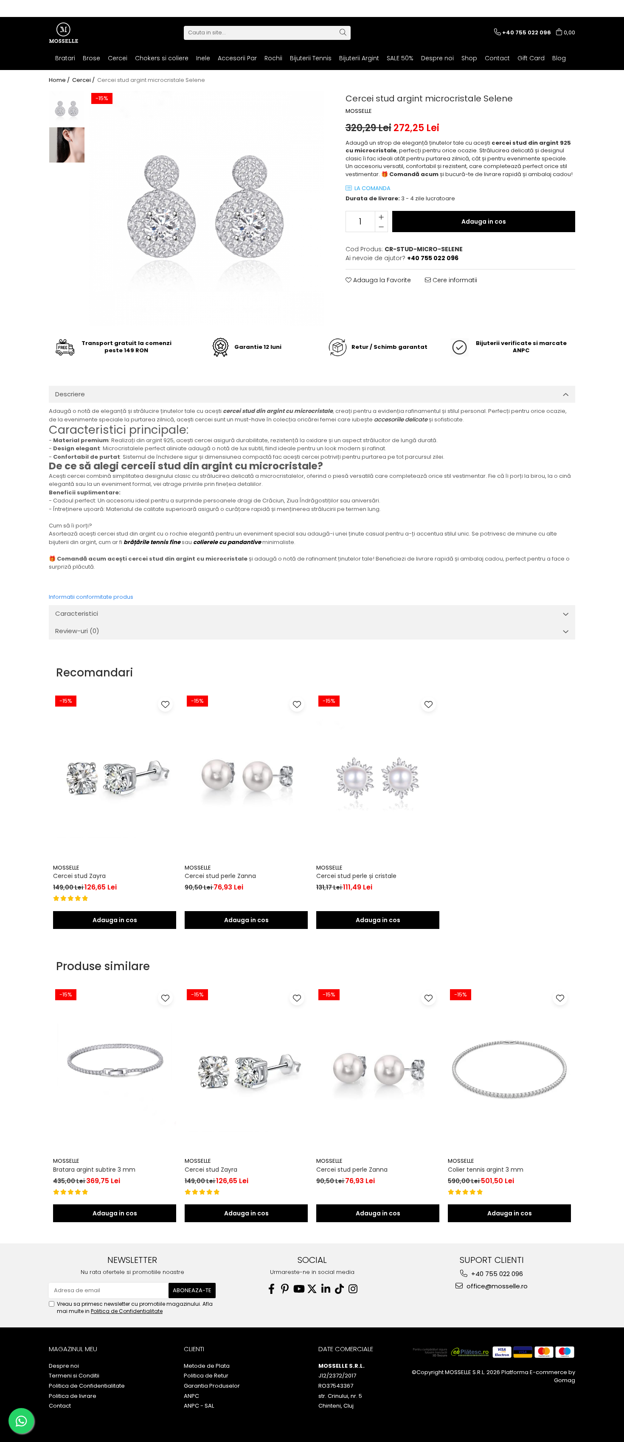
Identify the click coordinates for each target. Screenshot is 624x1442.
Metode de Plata (207, 1366)
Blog (559, 58)
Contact (497, 58)
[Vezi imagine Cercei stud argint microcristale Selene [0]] (66, 108)
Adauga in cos (483, 221)
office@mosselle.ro (496, 1286)
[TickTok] (339, 1289)
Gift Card (531, 58)
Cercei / (84, 80)
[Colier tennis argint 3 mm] (509, 1070)
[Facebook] (271, 1289)
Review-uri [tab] (77, 630)
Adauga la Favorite (381, 280)
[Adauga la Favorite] (165, 704)
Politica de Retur (206, 1376)
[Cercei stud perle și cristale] (377, 776)
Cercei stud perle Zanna (220, 876)
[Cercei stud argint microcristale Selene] (206, 208)
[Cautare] (343, 33)
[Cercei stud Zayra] (114, 776)
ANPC (191, 1396)
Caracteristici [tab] (76, 613)
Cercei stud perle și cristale (356, 876)
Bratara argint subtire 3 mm (94, 1169)
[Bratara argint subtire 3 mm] (114, 1070)
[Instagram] (353, 1289)
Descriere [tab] (70, 394)
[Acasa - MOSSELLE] (91, 32)
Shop (469, 58)
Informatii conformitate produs (91, 597)
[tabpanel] (206, 208)
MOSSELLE (359, 111)
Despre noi (437, 58)
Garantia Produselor (212, 1386)
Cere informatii (454, 280)
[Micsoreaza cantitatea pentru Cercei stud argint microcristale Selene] (381, 226)
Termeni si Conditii (74, 1376)
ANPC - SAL (199, 1406)
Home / (60, 80)
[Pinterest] (285, 1289)
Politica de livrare (72, 1396)
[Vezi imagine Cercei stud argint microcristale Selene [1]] (66, 145)
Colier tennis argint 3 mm (485, 1169)
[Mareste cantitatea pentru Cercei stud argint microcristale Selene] (381, 216)
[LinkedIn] (325, 1289)
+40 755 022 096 (496, 1273)
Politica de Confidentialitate (127, 1311)
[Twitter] (312, 1289)
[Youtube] (298, 1289)
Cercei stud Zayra (79, 876)
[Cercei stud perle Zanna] (246, 776)
